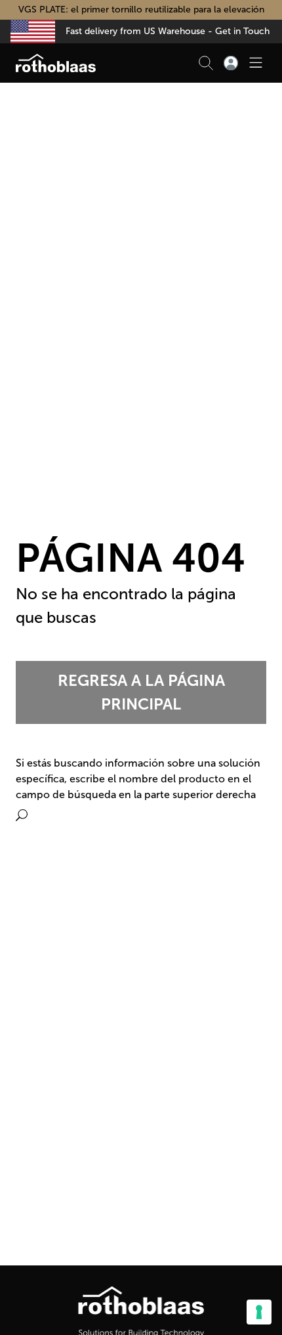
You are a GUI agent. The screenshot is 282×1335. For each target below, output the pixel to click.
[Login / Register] (231, 63)
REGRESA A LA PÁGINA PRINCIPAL (141, 692)
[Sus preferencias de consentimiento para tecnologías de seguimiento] (259, 1312)
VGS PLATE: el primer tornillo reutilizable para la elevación (141, 9)
